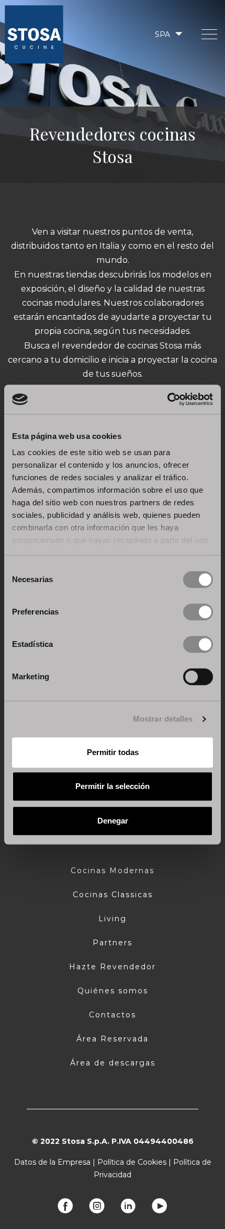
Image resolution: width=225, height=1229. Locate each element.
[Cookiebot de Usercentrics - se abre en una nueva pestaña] (167, 399)
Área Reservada (112, 1039)
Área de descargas (112, 1063)
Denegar (112, 820)
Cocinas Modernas (112, 870)
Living (112, 918)
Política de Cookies (131, 1162)
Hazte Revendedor (112, 966)
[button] (168, 34)
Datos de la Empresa (52, 1162)
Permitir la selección (112, 786)
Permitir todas (113, 752)
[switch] (198, 612)
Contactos (112, 1014)
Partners (112, 942)
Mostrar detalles (163, 718)
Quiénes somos (112, 990)
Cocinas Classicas (113, 894)
